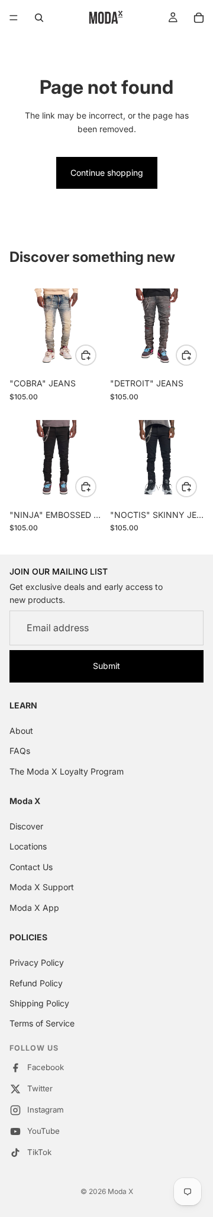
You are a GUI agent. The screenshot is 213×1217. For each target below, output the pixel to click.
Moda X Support (41, 888)
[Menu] (13, 17)
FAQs (19, 751)
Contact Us (31, 867)
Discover (26, 826)
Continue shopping (106, 173)
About (21, 731)
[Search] (39, 18)
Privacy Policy (36, 963)
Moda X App (34, 908)
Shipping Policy (39, 1003)
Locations (28, 847)
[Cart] (199, 18)
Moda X (120, 1191)
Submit (106, 666)
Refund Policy (36, 983)
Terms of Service (42, 1024)
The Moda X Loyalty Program (66, 771)
